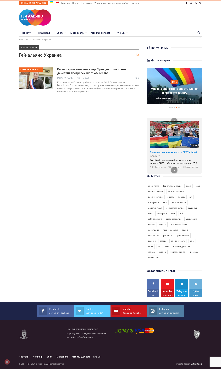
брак (197, 186)
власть (170, 197)
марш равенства (174, 219)
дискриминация (178, 202)
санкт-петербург (178, 241)
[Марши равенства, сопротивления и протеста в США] (174, 86)
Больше (135, 3)
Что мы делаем (100, 32)
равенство (168, 235)
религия (152, 241)
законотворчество (174, 208)
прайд (185, 230)
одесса (162, 224)
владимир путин (155, 197)
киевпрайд (162, 213)
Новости (26, 32)
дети (165, 202)
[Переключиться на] (51, 2)
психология (153, 235)
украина (162, 252)
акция (188, 186)
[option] (174, 87)
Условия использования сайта (111, 3)
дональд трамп (155, 208)
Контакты (86, 3)
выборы (181, 197)
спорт (150, 246)
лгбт (181, 213)
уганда (151, 252)
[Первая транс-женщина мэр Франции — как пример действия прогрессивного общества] (36, 78)
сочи (192, 241)
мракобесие (191, 219)
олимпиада (153, 230)
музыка (151, 224)
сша (167, 246)
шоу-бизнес (153, 257)
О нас (75, 3)
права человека (170, 230)
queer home (153, 186)
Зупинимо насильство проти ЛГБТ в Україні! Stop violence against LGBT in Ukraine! (174, 152)
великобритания (155, 191)
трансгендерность (181, 246)
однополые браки (179, 224)
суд (159, 246)
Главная (65, 3)
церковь (194, 252)
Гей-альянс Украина (172, 186)
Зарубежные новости (31, 69)
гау (190, 197)
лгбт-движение (155, 219)
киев (150, 213)
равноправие (183, 235)
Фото (174, 82)
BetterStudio (196, 364)
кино (173, 213)
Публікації (44, 32)
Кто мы (121, 32)
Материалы (77, 32)
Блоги (60, 32)
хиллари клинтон (178, 252)
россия (163, 241)
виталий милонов (176, 191)
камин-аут (192, 208)
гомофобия (153, 202)
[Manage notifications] (7, 361)
